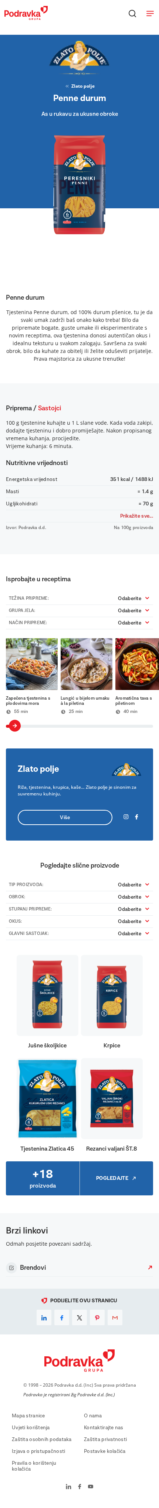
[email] (115, 1317)
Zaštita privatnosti (105, 1439)
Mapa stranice (28, 1415)
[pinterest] (97, 1317)
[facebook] (61, 1317)
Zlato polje (83, 86)
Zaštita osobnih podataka (42, 1439)
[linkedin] (44, 1317)
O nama (93, 1415)
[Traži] (132, 13)
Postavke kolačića (105, 1451)
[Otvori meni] (150, 13)
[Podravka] (26, 18)
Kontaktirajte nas (104, 1427)
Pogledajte (112, 1178)
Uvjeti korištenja (31, 1427)
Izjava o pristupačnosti (38, 1451)
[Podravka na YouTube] (90, 1487)
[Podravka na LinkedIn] (68, 1487)
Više (65, 817)
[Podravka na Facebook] (79, 1487)
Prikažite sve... (136, 516)
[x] (79, 1317)
